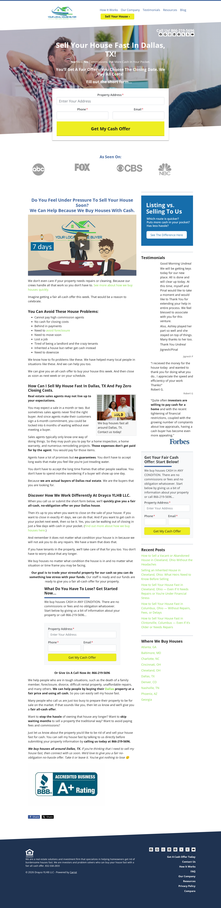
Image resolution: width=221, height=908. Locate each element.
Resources (170, 10)
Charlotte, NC (150, 659)
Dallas (109, 689)
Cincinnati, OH (151, 664)
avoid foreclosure (58, 330)
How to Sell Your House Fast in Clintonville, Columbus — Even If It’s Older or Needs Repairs (165, 622)
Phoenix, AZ (149, 694)
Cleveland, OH (150, 670)
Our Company (130, 10)
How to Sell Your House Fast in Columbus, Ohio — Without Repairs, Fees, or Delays (166, 608)
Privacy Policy (186, 886)
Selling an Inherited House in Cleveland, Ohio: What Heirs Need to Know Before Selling (166, 574)
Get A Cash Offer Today (181, 856)
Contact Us (188, 861)
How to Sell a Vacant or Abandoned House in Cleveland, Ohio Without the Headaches (167, 560)
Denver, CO (149, 682)
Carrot (73, 872)
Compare (189, 891)
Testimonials (151, 10)
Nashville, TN (150, 688)
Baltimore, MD (151, 653)
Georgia (146, 699)
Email (138, 109)
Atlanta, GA (148, 647)
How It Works (109, 10)
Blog (183, 10)
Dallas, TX (148, 676)
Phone (82, 109)
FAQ (193, 871)
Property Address (110, 95)
